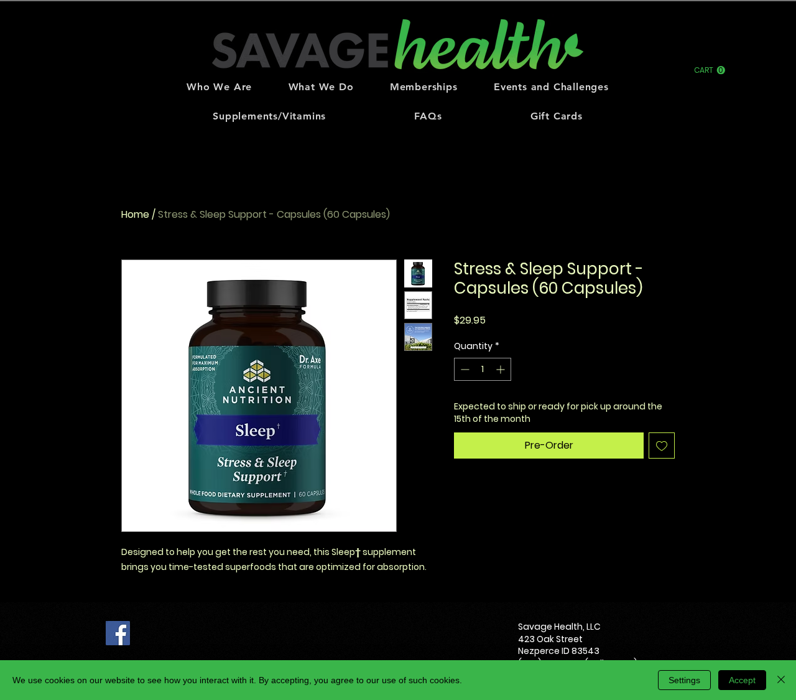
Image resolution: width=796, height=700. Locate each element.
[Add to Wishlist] (662, 445)
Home (135, 214)
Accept (742, 680)
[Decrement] (463, 369)
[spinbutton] (482, 369)
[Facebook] (118, 633)
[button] (709, 70)
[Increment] (501, 369)
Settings (684, 680)
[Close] (781, 680)
